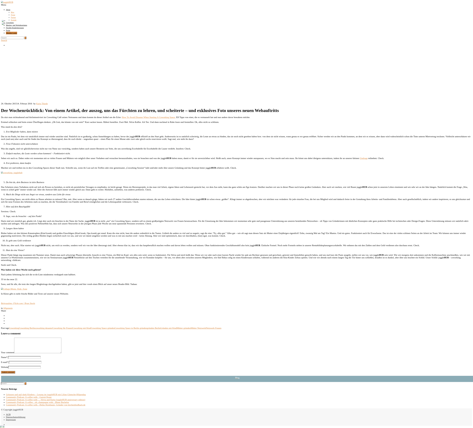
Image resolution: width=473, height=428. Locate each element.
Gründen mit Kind (168, 328)
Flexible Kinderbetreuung (15, 28)
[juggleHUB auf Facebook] (239, 45)
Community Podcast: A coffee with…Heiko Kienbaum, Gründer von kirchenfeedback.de (45, 405)
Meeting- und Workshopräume (16, 25)
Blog (12, 12)
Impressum (11, 419)
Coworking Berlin (27, 328)
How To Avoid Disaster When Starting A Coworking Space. (149, 117)
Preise (8, 30)
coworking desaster (43, 328)
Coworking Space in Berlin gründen (131, 328)
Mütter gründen (184, 328)
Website (4, 367)
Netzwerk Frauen (213, 328)
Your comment (7, 352)
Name (4, 357)
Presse (13, 15)
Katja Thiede (42, 103)
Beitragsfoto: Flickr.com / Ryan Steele (18, 303)
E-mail (4, 362)
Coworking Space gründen (103, 328)
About (8, 10)
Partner (13, 17)
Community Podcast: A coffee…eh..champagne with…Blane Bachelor (37, 402)
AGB (8, 414)
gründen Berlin (153, 328)
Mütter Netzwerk (198, 328)
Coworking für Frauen (62, 328)
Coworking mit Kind (81, 328)
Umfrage (364, 158)
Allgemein (8, 308)
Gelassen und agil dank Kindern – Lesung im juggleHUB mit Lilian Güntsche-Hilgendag (46, 394)
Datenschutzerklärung (15, 417)
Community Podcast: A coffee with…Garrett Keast (28, 397)
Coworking (14, 328)
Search (4, 40)
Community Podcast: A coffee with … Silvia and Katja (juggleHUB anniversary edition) (45, 399)
